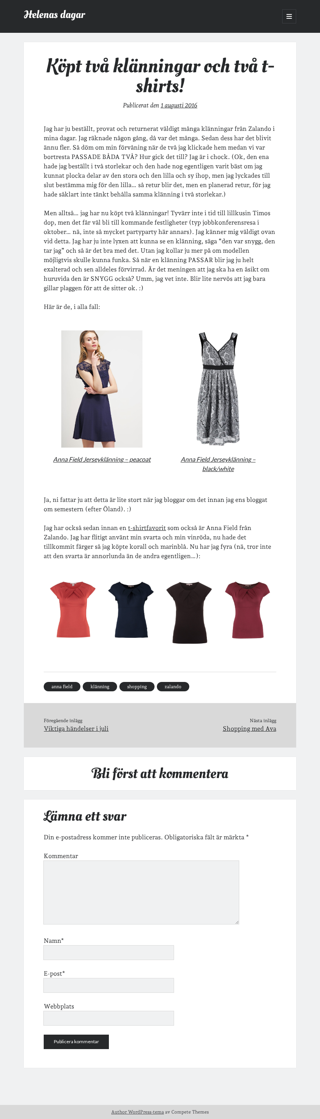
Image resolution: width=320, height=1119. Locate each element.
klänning (100, 686)
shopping (137, 686)
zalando (173, 686)
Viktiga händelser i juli (76, 728)
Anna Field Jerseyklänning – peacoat (102, 459)
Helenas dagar (54, 14)
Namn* (54, 940)
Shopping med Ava (249, 728)
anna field (62, 686)
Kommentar (61, 856)
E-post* (54, 973)
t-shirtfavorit (147, 528)
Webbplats (59, 1006)
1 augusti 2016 (179, 105)
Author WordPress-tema (137, 1112)
